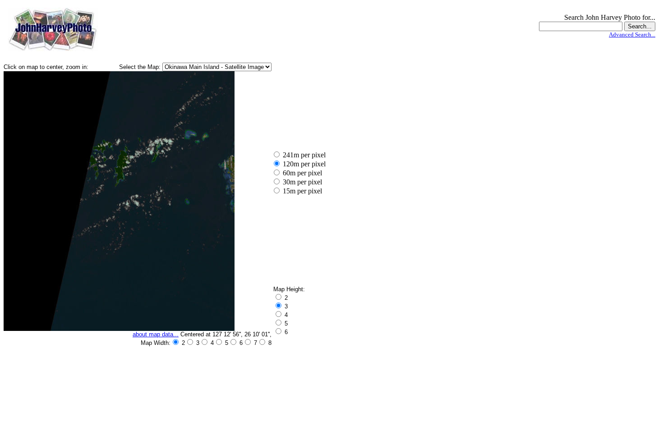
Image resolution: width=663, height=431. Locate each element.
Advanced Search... (632, 34)
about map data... (156, 334)
